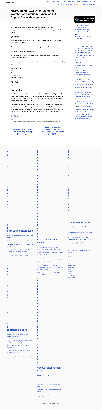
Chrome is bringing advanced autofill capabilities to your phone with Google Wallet (80, 238)
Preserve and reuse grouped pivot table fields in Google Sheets (50, 253)
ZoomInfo (70, 271)
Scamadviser (71, 265)
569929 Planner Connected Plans (83, 88)
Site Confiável (71, 277)
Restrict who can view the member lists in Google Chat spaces (48, 273)
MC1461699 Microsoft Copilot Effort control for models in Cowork (84, 58)
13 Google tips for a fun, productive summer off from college (49, 396)
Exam (12, 119)
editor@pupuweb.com (86, 25)
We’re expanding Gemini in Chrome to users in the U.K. (80, 233)
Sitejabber (70, 269)
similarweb (71, 275)
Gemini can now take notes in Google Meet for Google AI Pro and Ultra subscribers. (19, 250)
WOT (69, 263)
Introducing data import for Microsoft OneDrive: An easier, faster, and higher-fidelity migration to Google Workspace (50, 260)
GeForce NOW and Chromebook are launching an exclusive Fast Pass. (19, 351)
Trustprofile (71, 267)
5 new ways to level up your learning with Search (48, 385)
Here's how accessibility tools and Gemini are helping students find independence (19, 341)
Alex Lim (14, 115)
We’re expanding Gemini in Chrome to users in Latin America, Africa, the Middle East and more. (80, 244)
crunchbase (71, 258)
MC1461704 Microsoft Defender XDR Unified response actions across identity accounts (82, 73)
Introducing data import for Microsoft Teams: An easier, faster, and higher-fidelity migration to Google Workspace (50, 267)
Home (12, 121)
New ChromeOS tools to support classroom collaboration (19, 346)
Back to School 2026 (43, 375)
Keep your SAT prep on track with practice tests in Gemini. (49, 390)
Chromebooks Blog (17, 330)
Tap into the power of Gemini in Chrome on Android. (79, 228)
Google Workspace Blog (20, 231)
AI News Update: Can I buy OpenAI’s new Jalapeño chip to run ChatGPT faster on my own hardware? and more (84, 49)
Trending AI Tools (80, 27)
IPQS (69, 260)
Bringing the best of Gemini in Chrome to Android (79, 251)
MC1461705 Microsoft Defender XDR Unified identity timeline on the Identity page (84, 82)
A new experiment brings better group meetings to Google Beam (17, 256)
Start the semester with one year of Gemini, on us (50, 380)
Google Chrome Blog (79, 222)
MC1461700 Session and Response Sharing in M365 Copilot (83, 65)
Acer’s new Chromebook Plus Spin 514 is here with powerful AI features (19, 357)
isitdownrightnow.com (74, 262)
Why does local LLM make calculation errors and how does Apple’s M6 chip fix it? (83, 116)
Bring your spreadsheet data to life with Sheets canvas (20, 236)
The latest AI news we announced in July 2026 (20, 241)
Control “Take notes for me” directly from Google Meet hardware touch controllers (48, 248)
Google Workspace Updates (47, 241)
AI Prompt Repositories (82, 29)
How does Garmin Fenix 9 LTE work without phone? (84, 110)
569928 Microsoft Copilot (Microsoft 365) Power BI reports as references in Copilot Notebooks (83, 95)
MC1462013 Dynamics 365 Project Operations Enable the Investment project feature (84, 104)
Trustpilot (70, 273)
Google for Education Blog (49, 369)
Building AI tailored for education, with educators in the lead (17, 335)
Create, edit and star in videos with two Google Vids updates (20, 245)
